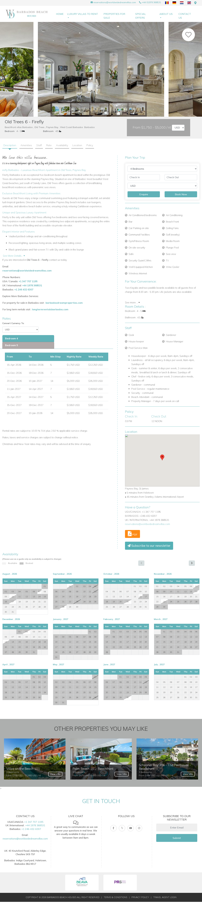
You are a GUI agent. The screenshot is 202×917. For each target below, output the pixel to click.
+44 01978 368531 (151, 2)
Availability (62, 145)
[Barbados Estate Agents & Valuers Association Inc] (82, 882)
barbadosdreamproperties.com (64, 302)
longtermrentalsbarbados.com (50, 309)
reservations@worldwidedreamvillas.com (114, 2)
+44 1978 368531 (32, 285)
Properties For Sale (114, 15)
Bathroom (48, 131)
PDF (134, 534)
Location (77, 145)
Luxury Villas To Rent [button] (82, 13)
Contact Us (184, 15)
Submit (177, 838)
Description (9, 145)
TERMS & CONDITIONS (115, 897)
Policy (89, 145)
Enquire (143, 194)
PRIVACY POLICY (140, 897)
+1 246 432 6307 (23, 289)
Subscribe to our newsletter (150, 546)
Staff (39, 145)
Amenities (26, 145)
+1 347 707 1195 (28, 281)
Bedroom (10, 131)
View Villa (55, 774)
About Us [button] (166, 13)
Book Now (181, 194)
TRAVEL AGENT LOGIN (164, 897)
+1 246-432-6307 (31, 829)
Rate (49, 145)
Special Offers (140, 15)
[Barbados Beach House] (28, 14)
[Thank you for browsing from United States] (195, 3)
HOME (60, 13)
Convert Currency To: (13, 323)
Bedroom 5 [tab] (11, 345)
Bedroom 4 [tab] (11, 338)
